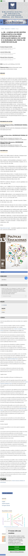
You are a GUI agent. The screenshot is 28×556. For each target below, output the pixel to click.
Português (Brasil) (6, 505)
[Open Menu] (1, 22)
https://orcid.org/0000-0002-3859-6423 (6, 59)
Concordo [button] (17, 546)
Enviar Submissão (7, 493)
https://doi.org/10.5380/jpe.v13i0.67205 (11, 64)
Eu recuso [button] (17, 549)
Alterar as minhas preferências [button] (17, 551)
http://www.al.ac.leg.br (5, 228)
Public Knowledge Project (13, 358)
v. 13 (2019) (12, 28)
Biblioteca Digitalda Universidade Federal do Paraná (12, 14)
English (3, 501)
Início (2, 28)
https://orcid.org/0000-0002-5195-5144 (6, 49)
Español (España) (6, 503)
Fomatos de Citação (7, 296)
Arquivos (7, 28)
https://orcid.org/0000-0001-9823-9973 (6, 54)
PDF (3, 272)
